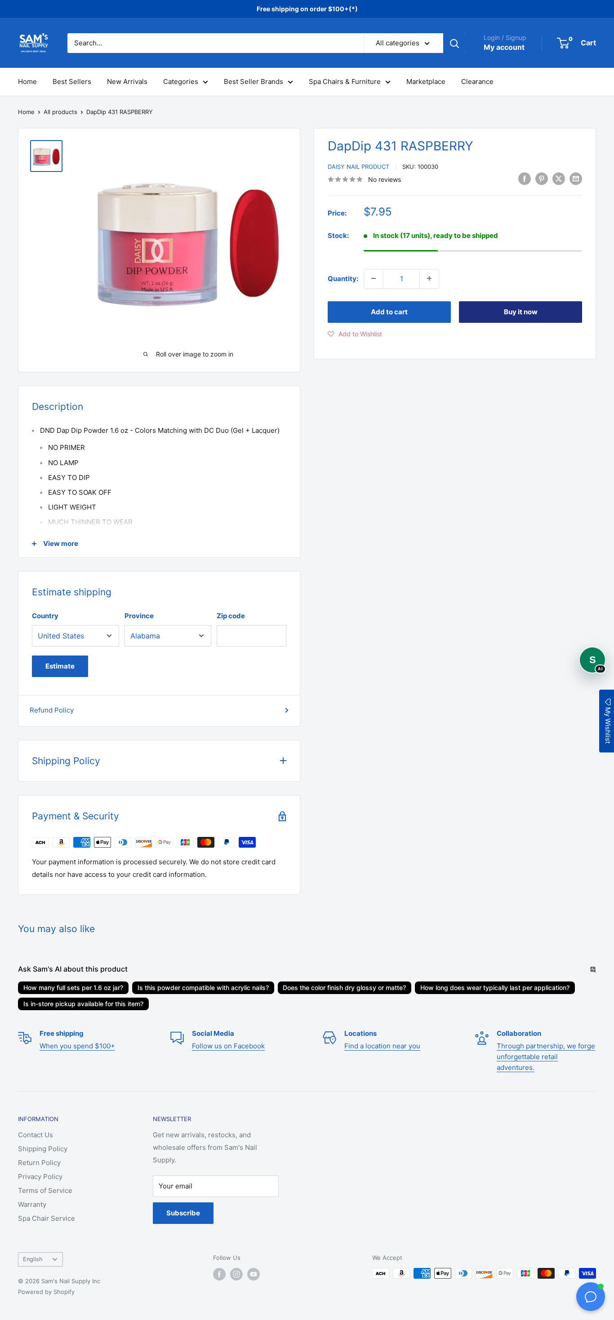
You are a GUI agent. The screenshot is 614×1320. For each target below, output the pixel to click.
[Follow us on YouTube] (253, 1274)
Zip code (231, 616)
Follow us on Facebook (228, 1046)
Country (45, 616)
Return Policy (39, 1162)
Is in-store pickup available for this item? (83, 1004)
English (33, 1259)
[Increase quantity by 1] (429, 278)
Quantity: (343, 278)
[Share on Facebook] (524, 178)
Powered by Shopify (46, 1291)
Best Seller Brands (253, 81)
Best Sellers (72, 81)
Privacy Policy (40, 1176)
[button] (355, 333)
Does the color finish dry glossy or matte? (344, 987)
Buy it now (521, 311)
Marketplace (425, 81)
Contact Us (35, 1135)
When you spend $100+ (77, 1046)
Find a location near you (382, 1046)
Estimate (60, 666)
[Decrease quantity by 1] (373, 278)
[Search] (454, 43)
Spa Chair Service (46, 1218)
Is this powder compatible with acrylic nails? (203, 987)
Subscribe (183, 1213)
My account (504, 47)
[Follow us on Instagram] (236, 1274)
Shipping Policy (42, 1148)
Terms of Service (45, 1190)
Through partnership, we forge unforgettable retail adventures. (546, 1057)
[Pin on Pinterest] (541, 178)
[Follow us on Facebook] (219, 1274)
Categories (180, 81)
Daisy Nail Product (358, 166)
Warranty (32, 1204)
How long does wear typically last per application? (495, 987)
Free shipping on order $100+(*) (307, 9)
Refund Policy (52, 710)
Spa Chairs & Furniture (345, 81)
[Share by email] (576, 178)
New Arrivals (127, 81)
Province (139, 616)
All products (60, 111)
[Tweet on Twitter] (558, 178)
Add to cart (389, 311)
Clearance (477, 81)
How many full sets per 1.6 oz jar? (73, 987)
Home (27, 81)
